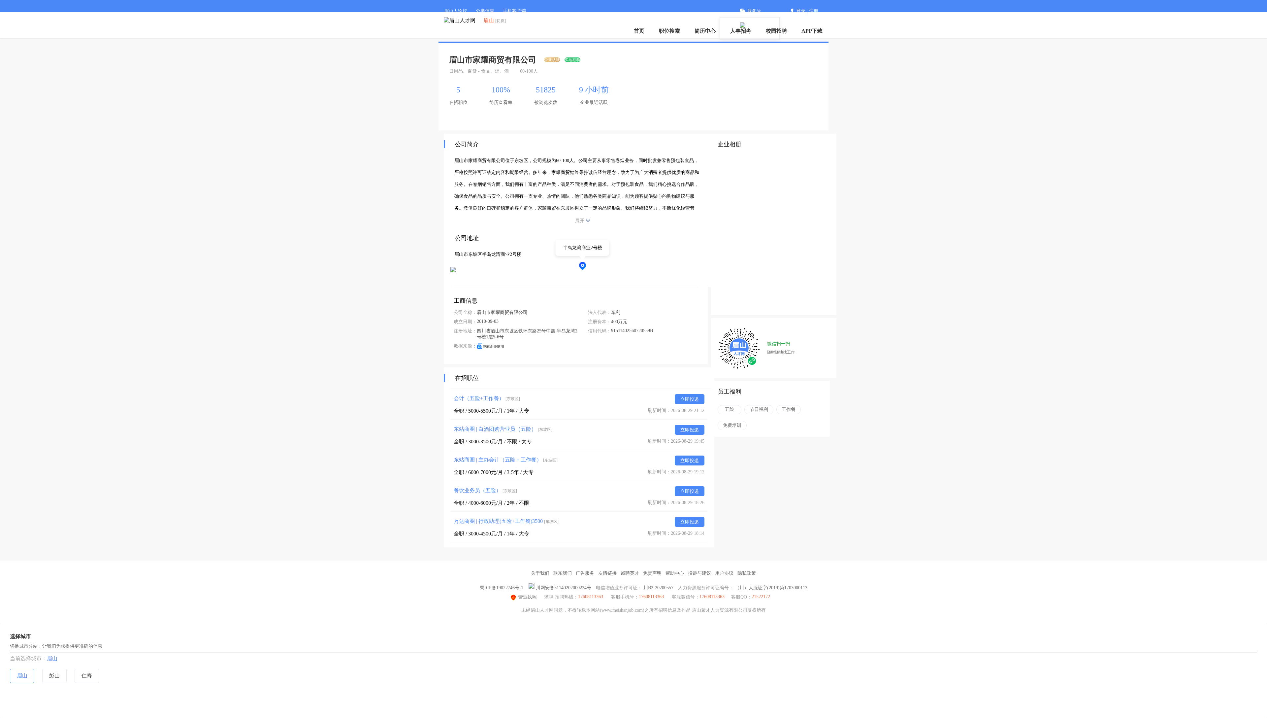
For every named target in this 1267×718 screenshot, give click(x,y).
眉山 (52, 658)
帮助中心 (675, 573)
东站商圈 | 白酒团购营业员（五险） (503, 429)
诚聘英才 (630, 573)
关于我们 (540, 573)
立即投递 (689, 399)
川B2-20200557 (658, 587)
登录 (800, 11)
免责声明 (652, 573)
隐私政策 (746, 573)
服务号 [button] (754, 11)
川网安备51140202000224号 (563, 587)
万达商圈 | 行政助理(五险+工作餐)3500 (506, 521)
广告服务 (585, 573)
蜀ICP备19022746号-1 (501, 587)
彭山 (54, 675)
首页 (639, 31)
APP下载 (812, 31)
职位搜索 (669, 31)
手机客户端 (514, 11)
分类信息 (485, 11)
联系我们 (562, 573)
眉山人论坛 (455, 11)
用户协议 (724, 573)
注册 (813, 11)
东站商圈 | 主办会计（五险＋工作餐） (506, 459)
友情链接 (607, 573)
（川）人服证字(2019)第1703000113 (771, 587)
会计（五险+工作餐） (487, 398)
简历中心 (705, 31)
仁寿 (86, 675)
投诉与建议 (699, 573)
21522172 (761, 596)
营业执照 (527, 597)
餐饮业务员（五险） (485, 490)
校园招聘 (776, 31)
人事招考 (740, 31)
